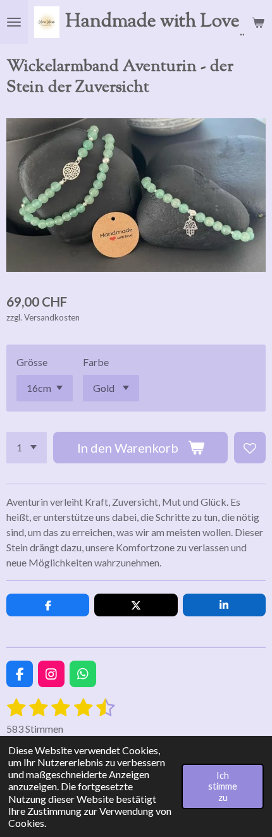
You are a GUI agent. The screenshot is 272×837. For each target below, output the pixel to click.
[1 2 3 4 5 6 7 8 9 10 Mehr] (26, 447)
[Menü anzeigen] (14, 22)
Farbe (96, 362)
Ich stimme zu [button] (222, 786)
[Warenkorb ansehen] (258, 22)
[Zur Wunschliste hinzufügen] (250, 447)
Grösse (31, 362)
